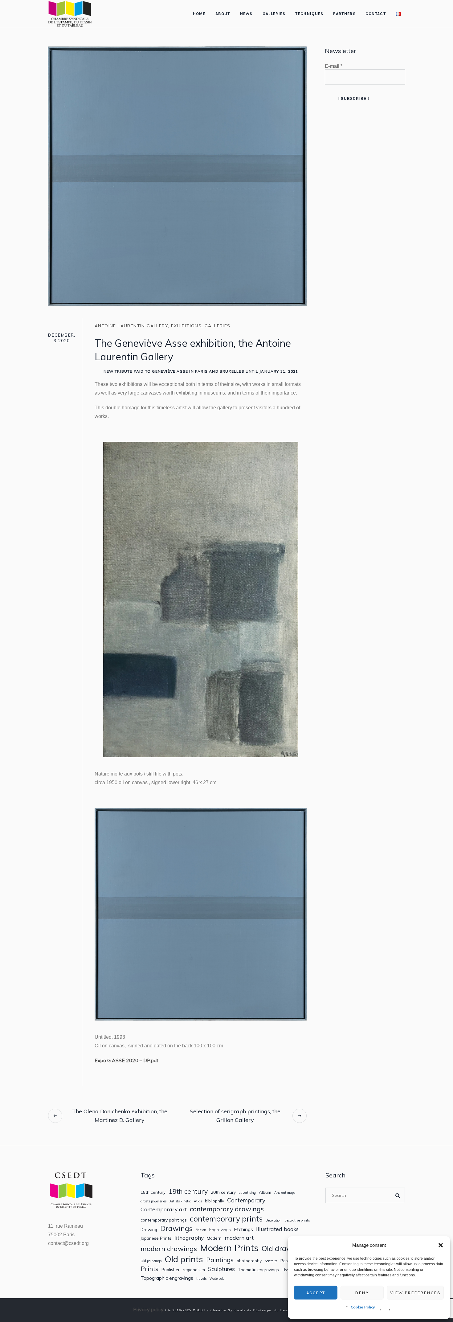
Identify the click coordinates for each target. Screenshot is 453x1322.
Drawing (149, 1229)
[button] (441, 1245)
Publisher (170, 1269)
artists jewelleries (153, 1201)
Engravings (220, 1229)
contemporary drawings (227, 1209)
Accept (315, 1292)
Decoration (274, 1220)
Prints (149, 1269)
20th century (223, 1192)
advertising (247, 1193)
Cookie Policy (363, 1307)
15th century (153, 1192)
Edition (201, 1230)
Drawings (176, 1228)
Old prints (184, 1259)
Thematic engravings (258, 1269)
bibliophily (214, 1200)
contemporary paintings (164, 1220)
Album (265, 1192)
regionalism (194, 1269)
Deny (362, 1292)
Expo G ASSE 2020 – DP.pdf (126, 1060)
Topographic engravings (167, 1278)
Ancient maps (284, 1193)
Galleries (218, 326)
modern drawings (169, 1249)
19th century (188, 1191)
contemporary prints (226, 1218)
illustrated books (277, 1229)
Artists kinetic (180, 1201)
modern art (239, 1237)
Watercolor (218, 1279)
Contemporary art (164, 1209)
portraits (271, 1261)
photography (249, 1260)
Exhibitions (186, 326)
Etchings (243, 1229)
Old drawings (284, 1248)
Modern (214, 1238)
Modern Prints (229, 1247)
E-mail (333, 66)
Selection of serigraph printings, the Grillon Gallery (235, 1115)
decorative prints (297, 1220)
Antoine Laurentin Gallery (131, 326)
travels (201, 1279)
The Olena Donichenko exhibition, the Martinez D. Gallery (119, 1115)
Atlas (198, 1201)
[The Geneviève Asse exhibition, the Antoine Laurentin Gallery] (177, 176)
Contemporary (246, 1200)
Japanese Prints (156, 1238)
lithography (189, 1237)
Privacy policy (148, 1309)
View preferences (415, 1292)
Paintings (220, 1260)
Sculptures (221, 1269)
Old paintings (151, 1261)
